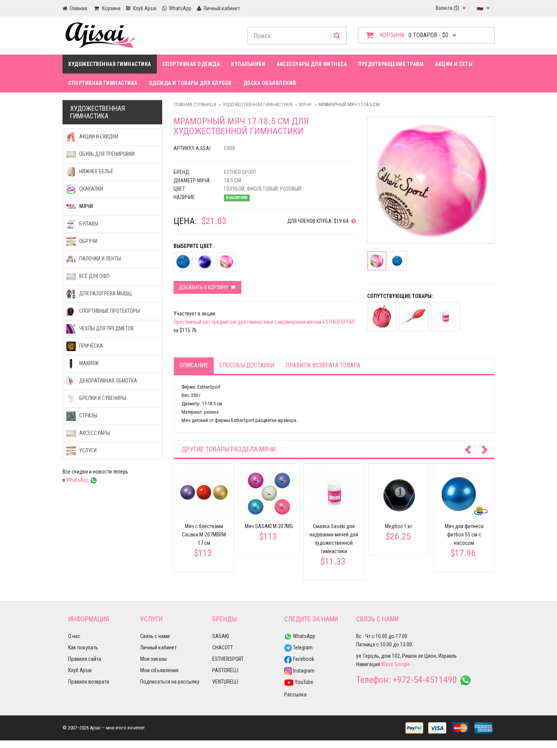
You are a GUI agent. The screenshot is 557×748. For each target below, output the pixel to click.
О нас (74, 636)
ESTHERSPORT (228, 659)
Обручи (87, 241)
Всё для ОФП (94, 276)
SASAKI (220, 636)
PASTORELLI (225, 670)
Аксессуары (94, 433)
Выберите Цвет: (194, 246)
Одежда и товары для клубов (190, 83)
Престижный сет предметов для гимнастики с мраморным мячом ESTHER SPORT (264, 322)
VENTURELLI (225, 682)
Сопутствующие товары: (400, 296)
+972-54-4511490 (425, 679)
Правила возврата (88, 682)
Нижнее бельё (95, 171)
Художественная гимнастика (109, 64)
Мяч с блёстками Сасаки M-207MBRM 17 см (204, 534)
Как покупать (83, 648)
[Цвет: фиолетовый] (204, 261)
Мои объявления (159, 670)
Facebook (303, 659)
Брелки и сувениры (102, 398)
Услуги (87, 450)
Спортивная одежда (191, 64)
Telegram (302, 648)
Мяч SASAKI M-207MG (269, 526)
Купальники (248, 64)
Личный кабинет (158, 648)
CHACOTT (222, 648)
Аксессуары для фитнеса (312, 64)
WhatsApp (78, 480)
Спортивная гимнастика (103, 83)
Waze (387, 664)
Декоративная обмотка (107, 381)
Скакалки (90, 189)
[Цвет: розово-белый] (226, 261)
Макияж (88, 363)
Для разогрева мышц (105, 293)
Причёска (90, 346)
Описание (194, 365)
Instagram (303, 671)
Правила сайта (84, 659)
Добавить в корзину (204, 287)
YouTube (303, 682)
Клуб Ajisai (80, 670)
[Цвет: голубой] (183, 261)
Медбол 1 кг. (399, 526)
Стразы (87, 415)
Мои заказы (153, 659)
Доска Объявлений (269, 83)
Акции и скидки (98, 136)
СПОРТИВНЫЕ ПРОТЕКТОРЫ (109, 311)
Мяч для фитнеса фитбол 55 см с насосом (464, 534)
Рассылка (295, 695)
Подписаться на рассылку (169, 682)
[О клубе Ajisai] (352, 221)
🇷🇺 (480, 8)
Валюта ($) (448, 8)
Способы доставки (246, 365)
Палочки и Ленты (99, 259)
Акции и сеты (454, 64)
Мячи (305, 104)
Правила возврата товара (323, 365)
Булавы (88, 224)
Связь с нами (155, 636)
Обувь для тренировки (106, 154)
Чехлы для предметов (106, 328)
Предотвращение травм (391, 64)
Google (402, 664)
